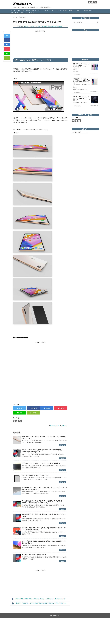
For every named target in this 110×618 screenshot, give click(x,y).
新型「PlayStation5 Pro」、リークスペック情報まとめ (81, 97)
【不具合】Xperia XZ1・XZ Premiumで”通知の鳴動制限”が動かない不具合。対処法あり (41, 603)
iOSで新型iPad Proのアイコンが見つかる (35, 475)
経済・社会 (20, 12)
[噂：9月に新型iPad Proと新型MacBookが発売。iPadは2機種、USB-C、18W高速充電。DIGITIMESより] (17, 504)
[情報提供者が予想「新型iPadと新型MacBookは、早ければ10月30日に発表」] (17, 518)
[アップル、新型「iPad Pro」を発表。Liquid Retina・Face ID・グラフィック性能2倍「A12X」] (17, 531)
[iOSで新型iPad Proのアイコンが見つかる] (17, 479)
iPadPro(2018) (54, 425)
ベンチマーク (79, 10)
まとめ (86, 10)
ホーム (13, 10)
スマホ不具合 (63, 10)
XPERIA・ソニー (20, 10)
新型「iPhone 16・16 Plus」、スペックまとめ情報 (81, 64)
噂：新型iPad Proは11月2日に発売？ (34, 554)
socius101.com (77, 74)
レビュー (91, 10)
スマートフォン (55, 10)
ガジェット (38, 10)
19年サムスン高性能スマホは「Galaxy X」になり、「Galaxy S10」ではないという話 (40, 599)
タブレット (71, 10)
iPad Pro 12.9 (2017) (45, 26)
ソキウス (64, 425)
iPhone (28, 10)
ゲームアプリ (46, 10)
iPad (32, 10)
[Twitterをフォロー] (89, 2)
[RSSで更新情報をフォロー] (95, 2)
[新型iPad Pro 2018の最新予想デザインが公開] (7, 44)
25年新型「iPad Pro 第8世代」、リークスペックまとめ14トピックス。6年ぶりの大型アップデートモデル (81, 81)
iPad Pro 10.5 (54, 26)
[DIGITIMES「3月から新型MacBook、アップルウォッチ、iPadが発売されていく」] (17, 440)
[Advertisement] (40, 43)
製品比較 (13, 12)
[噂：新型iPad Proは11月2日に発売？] (17, 558)
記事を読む (62, 445)
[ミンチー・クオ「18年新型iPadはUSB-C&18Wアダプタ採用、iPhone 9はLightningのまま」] (17, 453)
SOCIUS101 (57, 615)
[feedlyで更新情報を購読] (92, 2)
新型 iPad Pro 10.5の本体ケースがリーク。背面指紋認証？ (41, 463)
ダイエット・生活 (29, 12)
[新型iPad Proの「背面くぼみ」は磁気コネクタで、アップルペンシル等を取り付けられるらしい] (17, 491)
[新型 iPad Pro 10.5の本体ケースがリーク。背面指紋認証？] (17, 467)
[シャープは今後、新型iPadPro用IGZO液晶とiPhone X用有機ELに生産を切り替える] (17, 545)
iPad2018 (60, 26)
